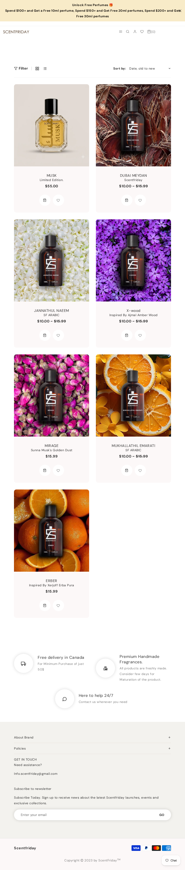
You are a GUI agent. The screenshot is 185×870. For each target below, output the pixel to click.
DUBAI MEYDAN (133, 175)
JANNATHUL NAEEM (51, 310)
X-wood (134, 310)
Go (161, 815)
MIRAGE (51, 445)
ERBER (51, 580)
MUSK (52, 175)
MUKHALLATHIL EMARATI (133, 445)
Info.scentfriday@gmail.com (35, 774)
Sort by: (119, 68)
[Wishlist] (142, 32)
